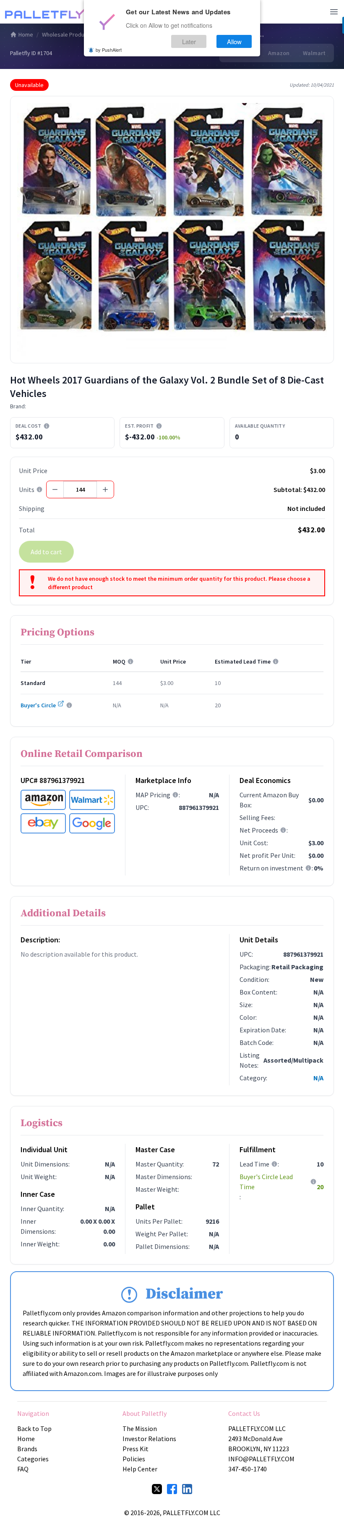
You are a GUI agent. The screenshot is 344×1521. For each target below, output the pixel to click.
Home (25, 34)
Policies (133, 1459)
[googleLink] (92, 823)
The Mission (139, 1428)
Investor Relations (149, 1438)
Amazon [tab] (278, 53)
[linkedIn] (187, 1489)
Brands (27, 1448)
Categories (33, 1459)
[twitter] (157, 1489)
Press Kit (135, 1448)
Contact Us (244, 1413)
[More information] (46, 426)
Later (189, 41)
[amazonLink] (43, 800)
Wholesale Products (67, 34)
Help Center (139, 1469)
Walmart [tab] (314, 53)
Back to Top (34, 1428)
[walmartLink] (92, 800)
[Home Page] (47, 12)
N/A (318, 1078)
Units (26, 489)
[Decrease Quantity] (55, 489)
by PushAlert (109, 49)
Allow (234, 41)
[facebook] (172, 1489)
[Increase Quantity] (105, 489)
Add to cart (46, 552)
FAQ (23, 1469)
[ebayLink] (43, 823)
